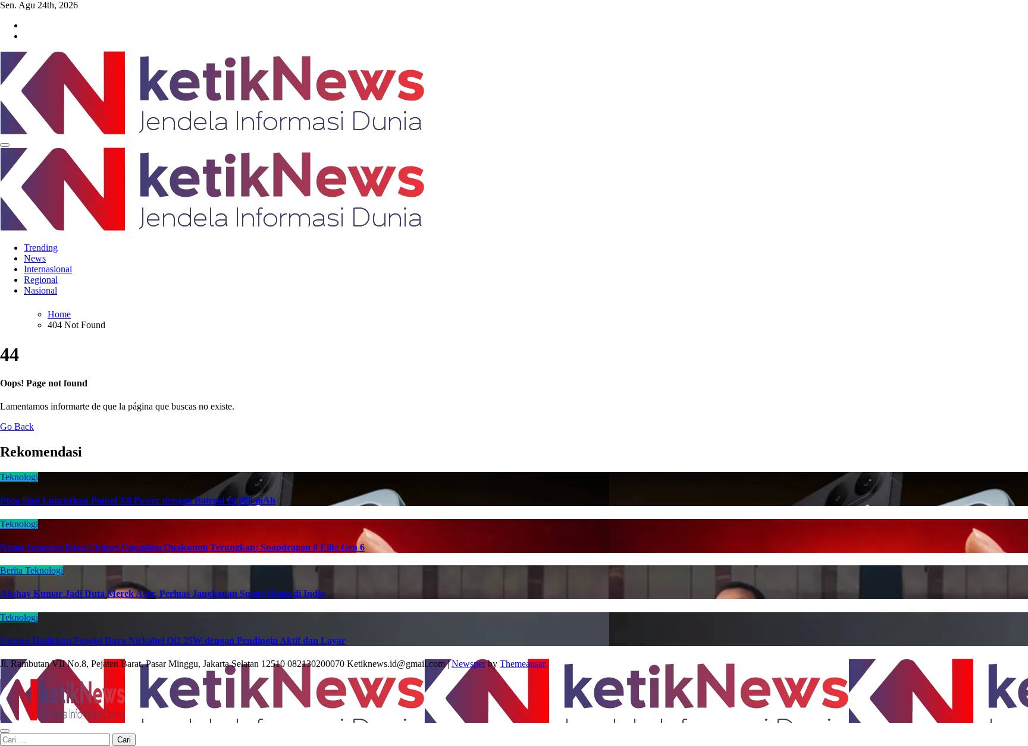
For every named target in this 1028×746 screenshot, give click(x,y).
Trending (41, 248)
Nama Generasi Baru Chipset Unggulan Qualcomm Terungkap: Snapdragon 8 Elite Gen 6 (182, 547)
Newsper (468, 664)
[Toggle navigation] (5, 145)
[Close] (5, 731)
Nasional (40, 290)
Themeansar (522, 664)
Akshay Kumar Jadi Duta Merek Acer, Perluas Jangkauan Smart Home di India (162, 593)
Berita (12, 570)
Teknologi (19, 477)
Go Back (17, 426)
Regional (41, 280)
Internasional (48, 269)
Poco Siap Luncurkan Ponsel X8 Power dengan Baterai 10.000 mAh (137, 500)
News (35, 258)
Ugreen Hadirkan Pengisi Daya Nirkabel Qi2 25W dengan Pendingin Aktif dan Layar (173, 640)
